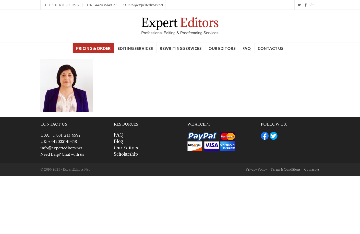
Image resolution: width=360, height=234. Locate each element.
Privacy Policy (256, 169)
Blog (118, 141)
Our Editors (126, 148)
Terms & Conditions (285, 169)
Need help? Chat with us (62, 154)
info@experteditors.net (145, 5)
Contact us (312, 169)
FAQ (118, 135)
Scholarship (126, 154)
